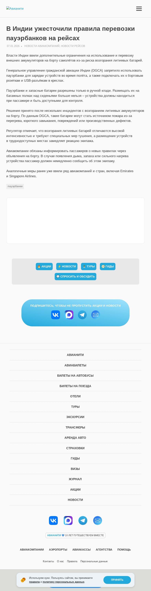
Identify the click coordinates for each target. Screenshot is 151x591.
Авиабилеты (75, 365)
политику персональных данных (63, 581)
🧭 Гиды (107, 266)
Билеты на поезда (75, 386)
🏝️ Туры (89, 266)
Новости (75, 499)
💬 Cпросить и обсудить (75, 276)
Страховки (75, 448)
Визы (75, 469)
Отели (75, 396)
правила (34, 581)
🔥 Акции (44, 266)
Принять (117, 579)
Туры (75, 406)
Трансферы (75, 427)
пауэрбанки (15, 186)
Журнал (75, 479)
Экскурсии (75, 417)
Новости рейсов (73, 46)
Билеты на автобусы (75, 375)
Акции (75, 489)
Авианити (75, 355)
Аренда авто (75, 437)
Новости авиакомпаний (41, 46)
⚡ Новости (67, 266)
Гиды (75, 458)
